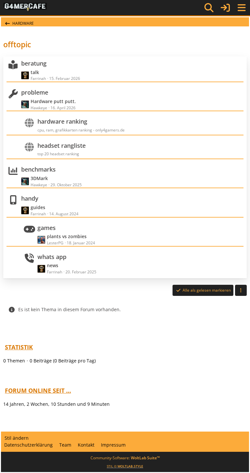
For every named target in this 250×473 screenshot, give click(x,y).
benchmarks (38, 169)
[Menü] (241, 7)
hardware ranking (62, 121)
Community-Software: (125, 458)
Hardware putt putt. (53, 101)
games (46, 228)
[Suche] (208, 7)
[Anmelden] (225, 7)
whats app (51, 257)
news (52, 265)
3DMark (39, 178)
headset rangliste (61, 145)
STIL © (125, 466)
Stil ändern (17, 438)
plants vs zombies (67, 236)
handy (29, 198)
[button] (241, 290)
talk (35, 72)
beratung (34, 63)
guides (38, 207)
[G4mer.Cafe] (25, 7)
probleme (34, 92)
